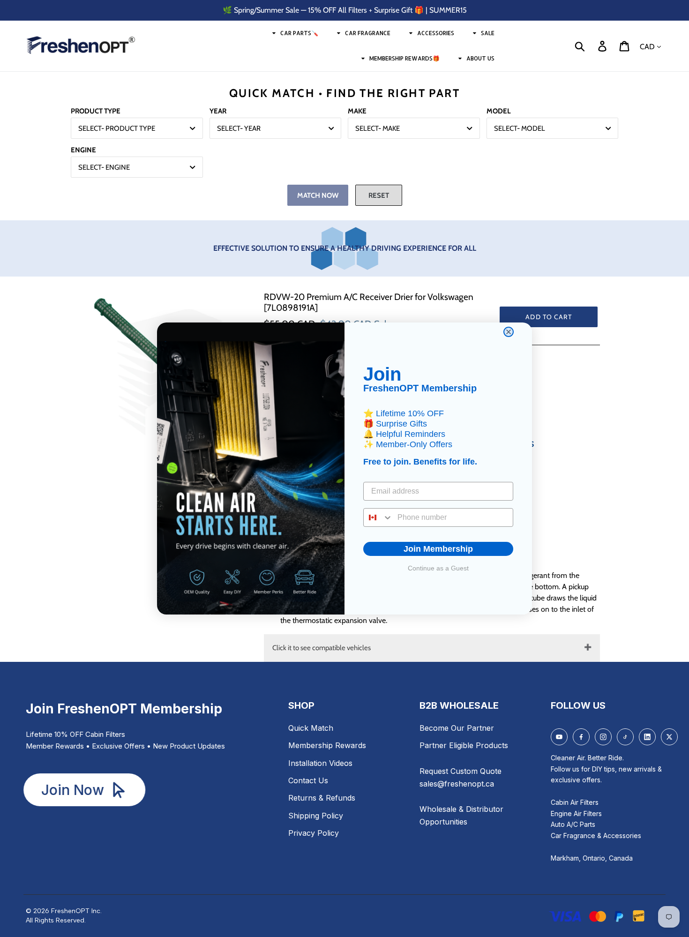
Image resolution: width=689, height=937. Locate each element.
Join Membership (438, 549)
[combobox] (378, 517)
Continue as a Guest (438, 568)
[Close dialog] (508, 332)
